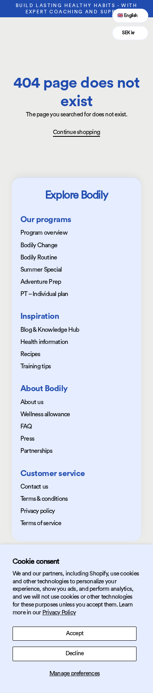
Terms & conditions (43, 499)
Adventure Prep (40, 282)
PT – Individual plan (44, 294)
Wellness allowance (45, 414)
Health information (44, 342)
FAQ (26, 426)
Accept (74, 633)
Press (27, 439)
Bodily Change (38, 245)
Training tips (35, 366)
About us (31, 402)
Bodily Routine (38, 257)
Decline (75, 653)
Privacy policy (37, 511)
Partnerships (36, 451)
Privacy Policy (59, 613)
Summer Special (41, 270)
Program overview (43, 233)
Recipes (30, 354)
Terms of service (40, 523)
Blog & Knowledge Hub (49, 330)
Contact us (34, 486)
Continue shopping (76, 132)
